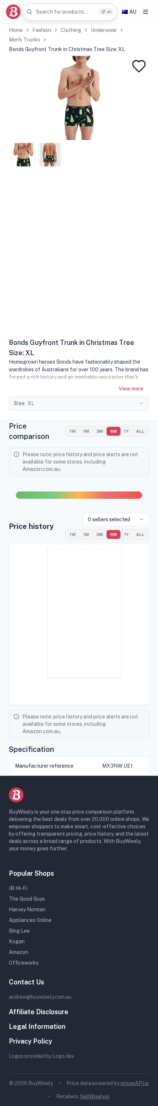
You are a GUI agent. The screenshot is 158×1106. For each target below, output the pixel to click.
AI (109, 11)
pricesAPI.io (135, 1083)
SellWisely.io (94, 1096)
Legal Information (37, 1026)
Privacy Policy (30, 1041)
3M (99, 431)
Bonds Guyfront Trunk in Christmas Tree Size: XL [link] (67, 49)
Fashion (41, 30)
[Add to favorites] (139, 66)
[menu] (145, 11)
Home (16, 30)
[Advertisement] (79, 255)
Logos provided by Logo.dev (41, 1056)
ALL (140, 431)
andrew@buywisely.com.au (40, 997)
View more (131, 389)
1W (73, 431)
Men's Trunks (24, 40)
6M (113, 431)
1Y (126, 431)
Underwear (104, 30)
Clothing (71, 30)
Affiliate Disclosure (38, 1012)
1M (86, 431)
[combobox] (69, 12)
